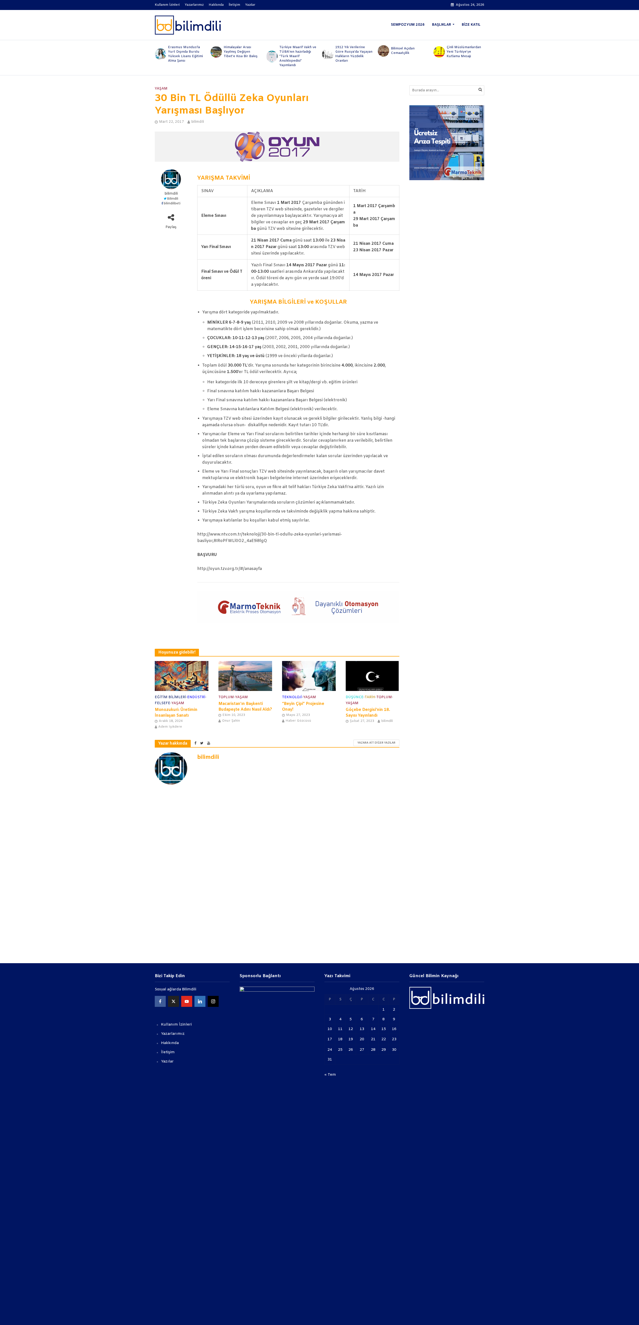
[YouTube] (186, 1001)
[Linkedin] (199, 1001)
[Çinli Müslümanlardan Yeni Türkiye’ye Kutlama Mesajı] (383, 52)
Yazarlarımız (194, 5)
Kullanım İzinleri (167, 5)
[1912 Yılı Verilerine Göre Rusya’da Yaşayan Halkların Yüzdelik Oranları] (271, 54)
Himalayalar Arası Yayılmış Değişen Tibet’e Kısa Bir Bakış (185, 51)
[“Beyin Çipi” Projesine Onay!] (309, 675)
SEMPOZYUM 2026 (408, 24)
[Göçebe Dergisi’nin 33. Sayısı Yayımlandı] (439, 51)
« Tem (330, 1074)
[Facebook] (160, 1001)
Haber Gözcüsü (298, 721)
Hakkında (216, 5)
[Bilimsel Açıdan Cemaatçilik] (327, 51)
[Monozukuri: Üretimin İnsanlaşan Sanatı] (181, 675)
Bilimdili (172, 199)
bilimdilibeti (172, 204)
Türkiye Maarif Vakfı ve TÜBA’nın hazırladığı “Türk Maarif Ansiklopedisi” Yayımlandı (242, 56)
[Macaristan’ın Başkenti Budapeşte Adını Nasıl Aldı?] (245, 675)
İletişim (234, 5)
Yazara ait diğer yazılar (376, 743)
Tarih (370, 697)
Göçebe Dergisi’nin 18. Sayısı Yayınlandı (368, 712)
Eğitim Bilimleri (170, 697)
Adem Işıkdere (170, 727)
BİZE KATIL (471, 24)
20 (362, 1039)
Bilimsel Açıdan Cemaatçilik (347, 50)
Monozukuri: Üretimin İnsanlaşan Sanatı (176, 712)
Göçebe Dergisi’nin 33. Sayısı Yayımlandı (465, 50)
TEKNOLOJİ (292, 697)
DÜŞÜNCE (354, 697)
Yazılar (250, 5)
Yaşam (161, 88)
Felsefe (162, 703)
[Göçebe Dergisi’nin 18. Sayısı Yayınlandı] (372, 675)
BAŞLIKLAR (441, 24)
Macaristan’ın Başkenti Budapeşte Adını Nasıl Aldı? (245, 706)
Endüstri (196, 697)
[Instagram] (213, 1001)
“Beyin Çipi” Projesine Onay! (303, 706)
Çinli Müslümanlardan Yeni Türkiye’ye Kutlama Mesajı (408, 51)
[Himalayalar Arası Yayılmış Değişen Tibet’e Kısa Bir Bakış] (160, 52)
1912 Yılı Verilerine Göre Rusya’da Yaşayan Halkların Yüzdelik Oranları (298, 54)
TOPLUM (226, 697)
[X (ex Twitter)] (173, 1001)
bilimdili (197, 122)
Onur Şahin (231, 721)
